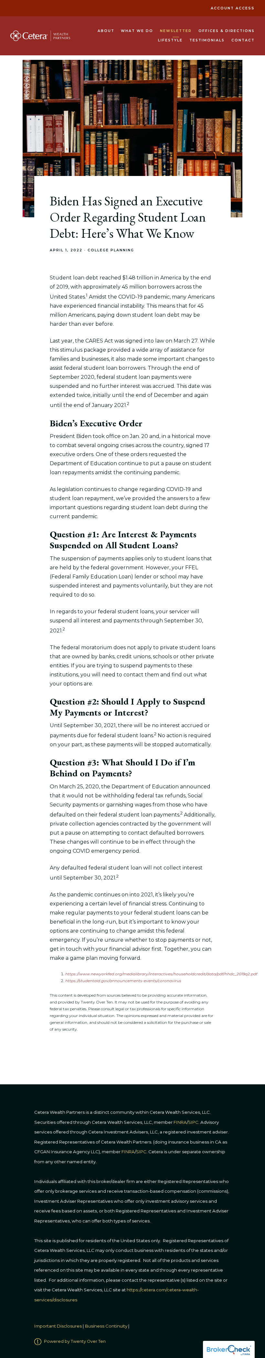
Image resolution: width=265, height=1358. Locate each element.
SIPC (141, 1151)
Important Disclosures (58, 1326)
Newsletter (176, 31)
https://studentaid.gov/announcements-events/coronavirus (123, 980)
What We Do (137, 31)
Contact (243, 40)
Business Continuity (106, 1326)
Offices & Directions (226, 31)
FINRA (128, 1151)
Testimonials (207, 40)
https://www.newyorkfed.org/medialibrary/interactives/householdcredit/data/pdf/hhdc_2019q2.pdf (161, 973)
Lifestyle (170, 40)
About (106, 31)
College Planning (111, 250)
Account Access (233, 8)
